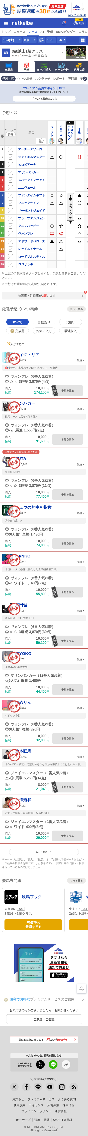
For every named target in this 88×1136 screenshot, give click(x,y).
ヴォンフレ (25, 233)
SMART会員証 (62, 1119)
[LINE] (38, 1087)
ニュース (19, 31)
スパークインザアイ (31, 179)
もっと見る (76, 308)
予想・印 (8, 78)
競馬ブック (32, 897)
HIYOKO (23, 653)
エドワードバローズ (31, 241)
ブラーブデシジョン (31, 218)
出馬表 (9, 69)
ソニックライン (28, 202)
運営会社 (61, 1111)
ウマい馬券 (24, 78)
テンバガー (25, 403)
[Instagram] (61, 1087)
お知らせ (18, 1099)
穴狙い (70, 322)
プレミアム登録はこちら (44, 98)
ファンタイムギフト (31, 195)
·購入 (44, 69)
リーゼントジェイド (31, 210)
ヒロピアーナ (27, 164)
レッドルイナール (30, 248)
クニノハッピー (28, 225)
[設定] (41, 141)
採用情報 (69, 1105)
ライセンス (36, 1105)
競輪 (81, 22)
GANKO (23, 556)
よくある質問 (67, 1099)
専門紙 (72, 78)
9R (60, 40)
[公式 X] (14, 1087)
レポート (59, 78)
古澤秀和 (23, 800)
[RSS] (73, 1087)
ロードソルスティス (31, 256)
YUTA (20, 458)
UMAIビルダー (66, 31)
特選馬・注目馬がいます (34, 295)
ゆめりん (23, 702)
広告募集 (53, 1105)
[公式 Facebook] (26, 1087)
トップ (5, 31)
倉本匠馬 (23, 751)
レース (32, 31)
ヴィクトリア (27, 354)
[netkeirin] (44, 1039)
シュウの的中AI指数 (33, 507)
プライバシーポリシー (36, 1111)
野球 (47, 1119)
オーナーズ (23, 1119)
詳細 (79, 360)
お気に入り (44, 331)
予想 (50, 31)
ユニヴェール (27, 187)
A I (42, 31)
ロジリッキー (27, 264)
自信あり (44, 322)
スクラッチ (42, 78)
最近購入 (70, 331)
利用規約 (19, 1105)
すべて (17, 322)
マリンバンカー (28, 172)
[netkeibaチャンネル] (50, 1087)
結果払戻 (79, 69)
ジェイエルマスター (31, 156)
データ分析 (62, 69)
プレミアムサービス (41, 1099)
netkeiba (22, 23)
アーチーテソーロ (30, 149)
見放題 (18, 331)
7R (52, 40)
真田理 (21, 605)
